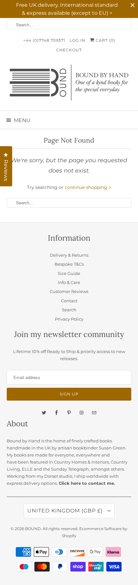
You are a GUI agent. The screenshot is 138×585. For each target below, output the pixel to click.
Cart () (104, 40)
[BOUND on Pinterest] (69, 413)
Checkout (69, 50)
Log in (77, 40)
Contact (69, 300)
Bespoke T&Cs (69, 264)
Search (69, 309)
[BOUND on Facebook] (56, 413)
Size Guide (69, 273)
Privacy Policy (69, 319)
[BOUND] (69, 85)
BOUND (33, 528)
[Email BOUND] (94, 413)
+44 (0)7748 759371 (44, 40)
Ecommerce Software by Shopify (95, 532)
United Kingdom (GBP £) (65, 511)
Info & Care (69, 282)
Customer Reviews (69, 291)
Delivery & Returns (69, 255)
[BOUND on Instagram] (81, 413)
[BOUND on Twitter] (44, 413)
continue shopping (86, 187)
